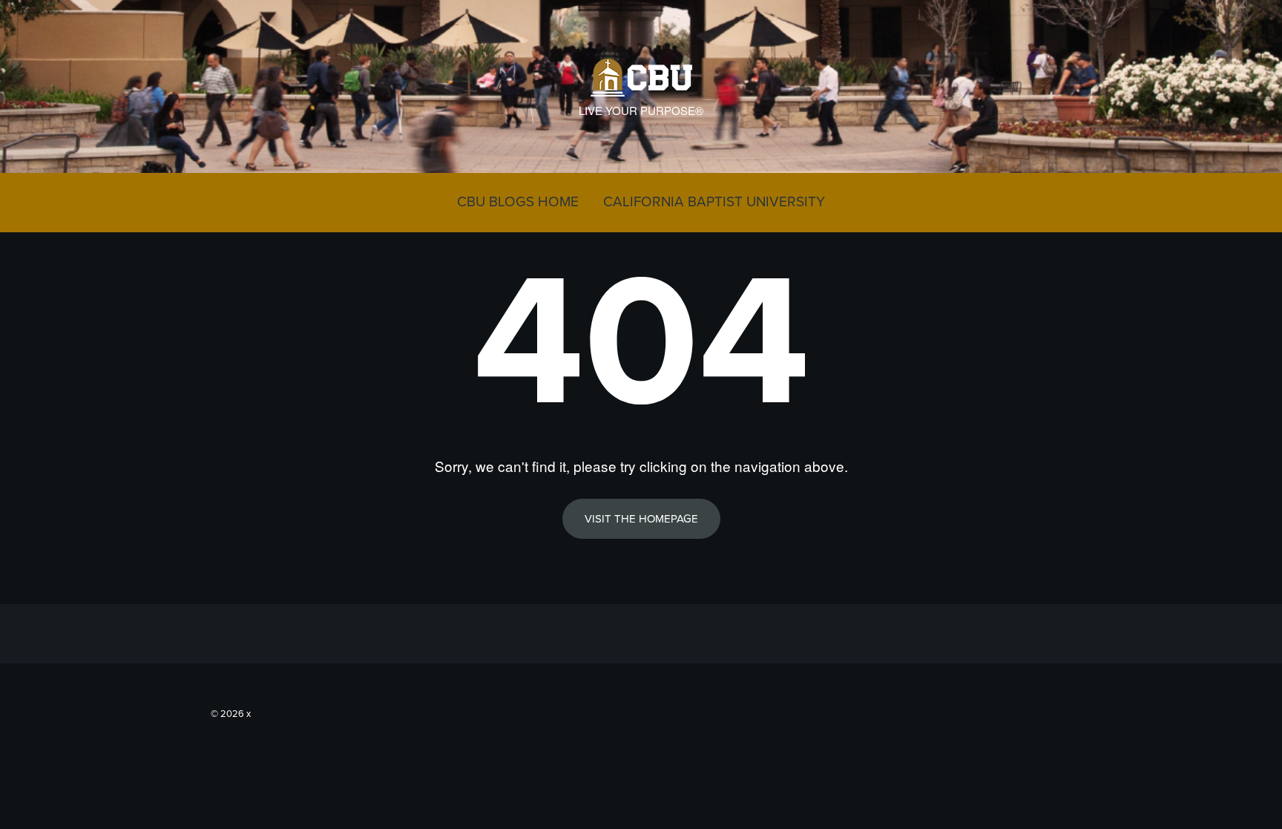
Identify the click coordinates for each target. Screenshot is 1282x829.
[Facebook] (1063, 711)
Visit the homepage (641, 518)
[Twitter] (1041, 711)
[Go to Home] (641, 89)
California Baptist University (714, 202)
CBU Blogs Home (518, 202)
